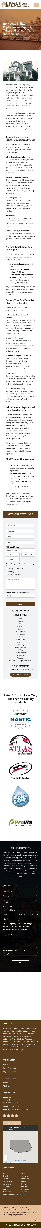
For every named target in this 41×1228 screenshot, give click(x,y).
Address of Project (13, 547)
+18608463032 (8, 1023)
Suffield (5, 1189)
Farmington (24, 1179)
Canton (20, 629)
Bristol (20, 624)
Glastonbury (20, 634)
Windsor (23, 1192)
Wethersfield (7, 1192)
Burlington (20, 626)
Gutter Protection (14, 575)
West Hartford (25, 1189)
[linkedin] (16, 1115)
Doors (20, 572)
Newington (24, 1184)
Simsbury (6, 1186)
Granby (20, 637)
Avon (20, 618)
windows (28, 328)
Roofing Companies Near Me (16, 1215)
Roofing (11, 572)
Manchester (20, 639)
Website (12, 1210)
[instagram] (8, 1115)
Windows (20, 568)
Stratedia (20, 1210)
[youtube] (12, 1115)
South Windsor (26, 1186)
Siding (10, 568)
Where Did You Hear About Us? (18, 592)
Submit (20, 604)
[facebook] (4, 1115)
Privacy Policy (33, 1220)
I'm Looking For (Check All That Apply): (20, 565)
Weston (20, 621)
